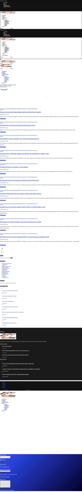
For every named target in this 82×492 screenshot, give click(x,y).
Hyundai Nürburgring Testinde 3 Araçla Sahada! (14, 167)
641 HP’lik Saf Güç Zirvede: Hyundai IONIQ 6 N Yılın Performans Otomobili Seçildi (24, 237)
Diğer (3, 19)
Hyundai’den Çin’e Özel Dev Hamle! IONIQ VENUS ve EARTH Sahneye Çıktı (22, 207)
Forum (3, 26)
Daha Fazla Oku (3, 118)
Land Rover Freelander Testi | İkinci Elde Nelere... (10, 290)
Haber (3, 16)
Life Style (4, 269)
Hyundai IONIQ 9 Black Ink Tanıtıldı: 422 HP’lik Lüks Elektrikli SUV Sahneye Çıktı (24, 153)
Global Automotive (6, 266)
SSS (4, 3)
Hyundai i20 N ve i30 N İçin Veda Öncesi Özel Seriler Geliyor (17, 125)
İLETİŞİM (5, 2)
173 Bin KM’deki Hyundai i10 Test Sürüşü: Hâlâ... (10, 306)
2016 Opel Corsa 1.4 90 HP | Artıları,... (8, 301)
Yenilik (6, 20)
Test (3, 275)
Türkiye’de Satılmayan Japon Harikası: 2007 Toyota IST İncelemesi (13, 312)
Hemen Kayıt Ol (7, 466)
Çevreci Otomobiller (7, 263)
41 (2, 252)
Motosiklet (7, 21)
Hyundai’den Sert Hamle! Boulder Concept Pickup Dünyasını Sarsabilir (20, 222)
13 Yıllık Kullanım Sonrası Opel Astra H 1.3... (9, 322)
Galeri (6, 24)
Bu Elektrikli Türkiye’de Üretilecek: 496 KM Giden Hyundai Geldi (19, 180)
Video (6, 25)
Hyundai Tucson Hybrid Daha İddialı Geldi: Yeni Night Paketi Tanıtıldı (20, 112)
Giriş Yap (8, 476)
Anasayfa (4, 15)
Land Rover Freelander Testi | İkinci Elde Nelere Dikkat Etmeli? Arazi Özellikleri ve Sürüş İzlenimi (21, 369)
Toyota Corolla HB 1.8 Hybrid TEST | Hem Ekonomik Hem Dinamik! (15, 374)
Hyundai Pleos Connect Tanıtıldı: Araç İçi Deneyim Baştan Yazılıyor (19, 138)
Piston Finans (4, 18)
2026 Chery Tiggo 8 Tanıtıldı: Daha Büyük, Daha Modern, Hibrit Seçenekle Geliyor (18, 363)
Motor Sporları (6, 271)
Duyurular (7, 23)
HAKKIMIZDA (6, 5)
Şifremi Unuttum (3, 464)
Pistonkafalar (5, 389)
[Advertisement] (39, 99)
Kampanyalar (5, 268)
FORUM (5, 4)
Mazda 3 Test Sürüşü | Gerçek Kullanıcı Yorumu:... (10, 317)
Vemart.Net (28, 389)
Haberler (5, 267)
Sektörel (3, 17)
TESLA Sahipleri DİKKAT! (7, 346)
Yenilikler (5, 277)
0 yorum (7, 114)
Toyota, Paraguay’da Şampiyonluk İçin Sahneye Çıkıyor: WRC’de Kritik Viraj (15, 350)
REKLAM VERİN (7, 6)
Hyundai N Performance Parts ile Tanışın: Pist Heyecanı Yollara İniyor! (20, 193)
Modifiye (6, 22)
